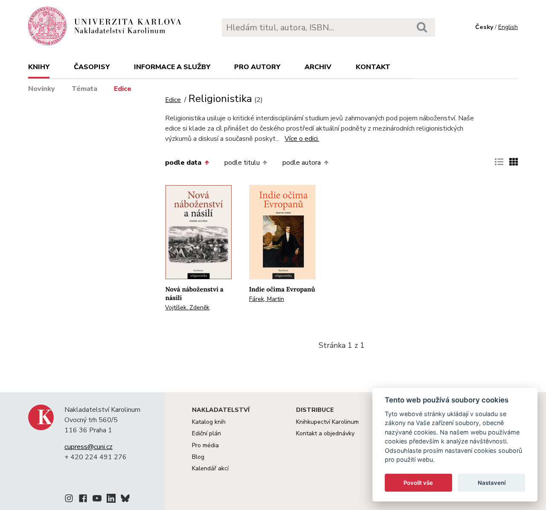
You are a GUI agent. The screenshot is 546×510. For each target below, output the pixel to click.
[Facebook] (82, 500)
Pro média (205, 445)
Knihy (38, 67)
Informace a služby (172, 67)
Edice (122, 88)
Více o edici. (302, 138)
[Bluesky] (125, 500)
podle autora (301, 162)
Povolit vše (418, 482)
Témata (84, 88)
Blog (198, 457)
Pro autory (257, 67)
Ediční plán (206, 433)
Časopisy (92, 67)
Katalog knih (209, 422)
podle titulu (242, 162)
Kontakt (373, 67)
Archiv (318, 67)
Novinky (41, 88)
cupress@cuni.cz (88, 447)
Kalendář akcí (210, 468)
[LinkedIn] (111, 500)
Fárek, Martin (266, 299)
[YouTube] (97, 500)
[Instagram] (68, 500)
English (508, 27)
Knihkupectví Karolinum (327, 422)
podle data (183, 162)
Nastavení (491, 482)
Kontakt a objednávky (325, 433)
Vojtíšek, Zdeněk (187, 307)
